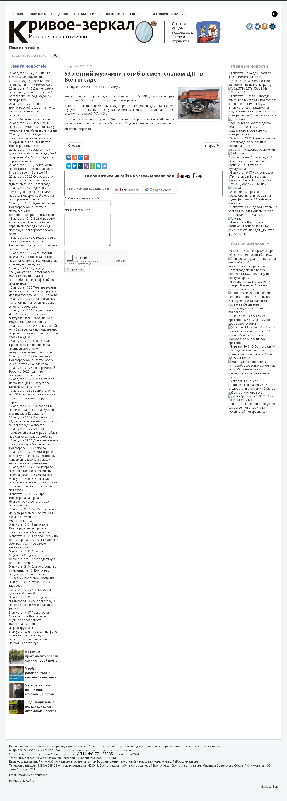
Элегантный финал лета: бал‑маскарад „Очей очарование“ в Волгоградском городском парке (32, 155)
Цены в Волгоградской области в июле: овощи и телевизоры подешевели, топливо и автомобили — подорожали (32, 111)
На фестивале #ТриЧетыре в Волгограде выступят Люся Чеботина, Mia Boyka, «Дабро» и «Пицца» (31, 316)
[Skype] (98, 166)
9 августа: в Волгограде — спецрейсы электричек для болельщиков (30, 528)
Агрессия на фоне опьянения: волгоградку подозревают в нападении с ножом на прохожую (33, 637)
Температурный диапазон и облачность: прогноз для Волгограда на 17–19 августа (33, 291)
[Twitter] (68, 166)
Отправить (74, 269)
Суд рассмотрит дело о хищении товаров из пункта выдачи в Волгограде (32, 180)
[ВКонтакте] (68, 157)
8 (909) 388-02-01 (49, 765)
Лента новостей (28, 66)
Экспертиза (115, 14)
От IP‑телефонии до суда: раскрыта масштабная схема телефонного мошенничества (32, 515)
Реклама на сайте (21, 781)
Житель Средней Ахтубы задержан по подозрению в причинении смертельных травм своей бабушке (33, 331)
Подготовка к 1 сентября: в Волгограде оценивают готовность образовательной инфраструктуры (30, 620)
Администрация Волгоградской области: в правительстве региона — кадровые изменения (32, 209)
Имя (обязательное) (77, 210)
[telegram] (104, 166)
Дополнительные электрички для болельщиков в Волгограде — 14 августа (33, 444)
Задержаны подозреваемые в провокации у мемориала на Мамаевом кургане (33, 126)
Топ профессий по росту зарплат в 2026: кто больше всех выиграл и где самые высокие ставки (33, 541)
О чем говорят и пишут (165, 14)
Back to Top (269, 786)
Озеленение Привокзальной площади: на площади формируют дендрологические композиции (31, 346)
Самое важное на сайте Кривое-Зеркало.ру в (130, 176)
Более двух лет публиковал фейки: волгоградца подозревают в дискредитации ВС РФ (32, 603)
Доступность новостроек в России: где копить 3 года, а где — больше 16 (33, 168)
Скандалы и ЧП (87, 14)
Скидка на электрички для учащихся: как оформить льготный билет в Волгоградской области (30, 140)
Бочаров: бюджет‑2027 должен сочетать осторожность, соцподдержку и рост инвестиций (32, 557)
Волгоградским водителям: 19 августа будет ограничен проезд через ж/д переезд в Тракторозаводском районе (32, 226)
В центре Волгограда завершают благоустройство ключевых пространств (29, 499)
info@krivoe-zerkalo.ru (33, 775)
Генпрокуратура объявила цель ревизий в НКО (251, 264)
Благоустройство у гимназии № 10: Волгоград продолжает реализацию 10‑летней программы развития (33, 572)
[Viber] (86, 166)
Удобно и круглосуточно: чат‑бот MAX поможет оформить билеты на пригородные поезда (31, 193)
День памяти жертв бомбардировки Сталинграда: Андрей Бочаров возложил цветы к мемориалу (30, 79)
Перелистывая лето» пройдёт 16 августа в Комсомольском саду (31, 383)
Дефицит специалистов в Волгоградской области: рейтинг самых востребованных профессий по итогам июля (31, 276)
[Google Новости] (159, 189)
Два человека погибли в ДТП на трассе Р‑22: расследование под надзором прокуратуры (31, 94)
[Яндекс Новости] (128, 189)
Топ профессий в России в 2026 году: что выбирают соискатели (33, 371)
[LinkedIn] (74, 166)
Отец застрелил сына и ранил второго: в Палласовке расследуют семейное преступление (33, 243)
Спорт (135, 14)
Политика (37, 14)
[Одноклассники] (74, 157)
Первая (17, 14)
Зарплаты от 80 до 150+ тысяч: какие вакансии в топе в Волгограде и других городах (32, 396)
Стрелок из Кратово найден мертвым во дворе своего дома (249, 329)
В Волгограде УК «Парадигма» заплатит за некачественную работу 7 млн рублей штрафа (252, 361)
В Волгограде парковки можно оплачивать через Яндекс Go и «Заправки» (31, 471)
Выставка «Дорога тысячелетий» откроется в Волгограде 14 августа (33, 421)
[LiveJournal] (80, 166)
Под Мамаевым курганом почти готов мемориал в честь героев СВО (32, 302)
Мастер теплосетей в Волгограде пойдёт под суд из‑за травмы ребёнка (33, 432)
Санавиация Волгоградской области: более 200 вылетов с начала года (31, 360)
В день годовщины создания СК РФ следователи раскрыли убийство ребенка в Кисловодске (252, 396)
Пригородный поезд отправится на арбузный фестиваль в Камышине (31, 409)
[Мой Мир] (80, 157)
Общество (59, 14)
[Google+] (86, 157)
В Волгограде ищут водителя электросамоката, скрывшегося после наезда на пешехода (33, 484)
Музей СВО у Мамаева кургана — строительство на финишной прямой (30, 587)
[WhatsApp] (92, 166)
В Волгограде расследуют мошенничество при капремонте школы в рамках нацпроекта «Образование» (32, 457)
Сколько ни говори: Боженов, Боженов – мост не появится (249, 296)
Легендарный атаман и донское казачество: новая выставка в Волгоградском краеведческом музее (33, 258)
